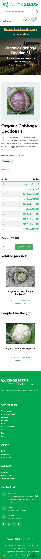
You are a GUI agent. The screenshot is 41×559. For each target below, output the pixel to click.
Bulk (18, 58)
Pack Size (5, 169)
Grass (3, 430)
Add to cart (25, 247)
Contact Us (6, 457)
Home (11, 58)
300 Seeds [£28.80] (31, 194)
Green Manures (7, 426)
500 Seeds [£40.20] (31, 204)
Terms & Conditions (9, 478)
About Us (5, 454)
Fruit (3, 433)
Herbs (3, 423)
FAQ (3, 451)
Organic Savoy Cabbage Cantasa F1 (20, 292)
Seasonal (5, 436)
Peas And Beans (8, 414)
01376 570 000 (14, 518)
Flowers (4, 417)
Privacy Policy (6, 475)
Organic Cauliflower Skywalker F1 (20, 349)
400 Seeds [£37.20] (31, 199)
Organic (25, 58)
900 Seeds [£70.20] (31, 224)
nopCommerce (31, 555)
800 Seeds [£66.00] (31, 219)
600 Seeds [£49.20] (31, 209)
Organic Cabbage (20, 61)
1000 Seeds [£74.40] (31, 229)
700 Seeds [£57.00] (31, 214)
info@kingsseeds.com (17, 510)
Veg (33, 58)
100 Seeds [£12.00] (31, 184)
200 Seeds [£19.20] (31, 189)
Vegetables (6, 411)
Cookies (4, 472)
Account (28, 20)
